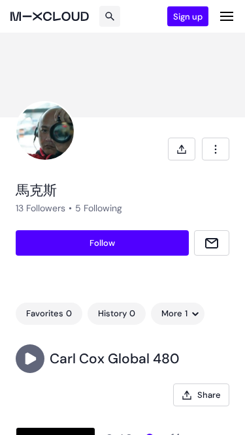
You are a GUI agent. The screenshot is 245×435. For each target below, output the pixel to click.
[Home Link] (49, 16)
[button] (30, 358)
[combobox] (215, 149)
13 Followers (40, 208)
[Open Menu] (227, 16)
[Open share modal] (181, 149)
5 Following (98, 208)
